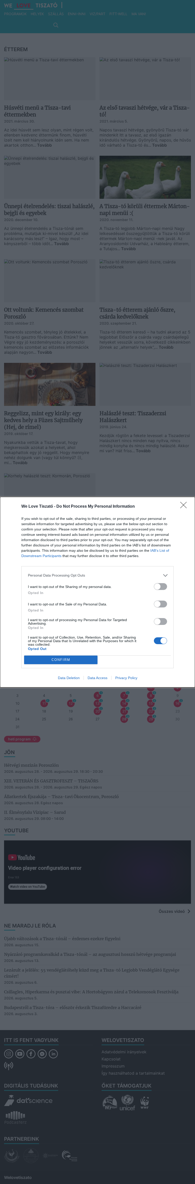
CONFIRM (61, 660)
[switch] (160, 586)
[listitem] (97, 575)
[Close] (185, 506)
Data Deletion (69, 678)
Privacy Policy (126, 678)
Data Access (97, 678)
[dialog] (97, 592)
